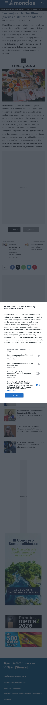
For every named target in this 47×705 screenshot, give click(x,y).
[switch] (38, 356)
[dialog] (23, 352)
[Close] (42, 306)
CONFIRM (14, 395)
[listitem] (23, 350)
